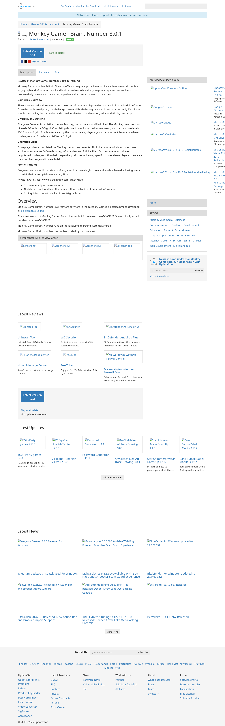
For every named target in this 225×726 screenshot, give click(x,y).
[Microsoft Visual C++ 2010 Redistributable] (177, 149)
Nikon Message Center (32, 365)
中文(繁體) (199, 664)
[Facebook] (22, 61)
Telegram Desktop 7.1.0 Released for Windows (48, 573)
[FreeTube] (69, 354)
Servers (177, 240)
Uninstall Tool (27, 337)
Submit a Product (190, 698)
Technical (44, 72)
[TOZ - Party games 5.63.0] (31, 442)
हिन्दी (117, 668)
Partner (119, 680)
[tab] (27, 72)
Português (125, 664)
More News (112, 631)
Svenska (150, 664)
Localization (187, 689)
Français (57, 664)
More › (153, 203)
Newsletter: (82, 652)
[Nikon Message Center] (34, 354)
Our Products (67, 6)
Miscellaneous (181, 245)
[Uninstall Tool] (29, 326)
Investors (153, 693)
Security (166, 240)
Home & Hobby (186, 235)
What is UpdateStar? (159, 680)
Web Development (160, 245)
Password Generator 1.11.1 (95, 456)
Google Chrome (218, 108)
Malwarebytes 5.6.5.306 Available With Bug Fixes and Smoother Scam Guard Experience (111, 575)
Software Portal (189, 680)
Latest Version (32, 52)
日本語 (79, 664)
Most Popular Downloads (88, 6)
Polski (113, 664)
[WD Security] (71, 326)
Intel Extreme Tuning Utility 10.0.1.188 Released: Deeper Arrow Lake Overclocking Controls (110, 620)
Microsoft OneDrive (219, 136)
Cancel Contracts (60, 698)
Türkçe (161, 664)
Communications (159, 225)
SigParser (23, 711)
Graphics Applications (162, 235)
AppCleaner (25, 716)
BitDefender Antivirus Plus (121, 337)
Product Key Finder (29, 693)
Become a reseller (190, 684)
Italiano (69, 664)
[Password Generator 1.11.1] (96, 442)
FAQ (53, 684)
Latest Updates (110, 6)
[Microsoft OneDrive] (164, 134)
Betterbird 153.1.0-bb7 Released (168, 617)
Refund (55, 702)
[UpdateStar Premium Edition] (169, 88)
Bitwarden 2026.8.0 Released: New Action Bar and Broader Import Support (47, 618)
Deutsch (34, 664)
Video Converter (27, 706)
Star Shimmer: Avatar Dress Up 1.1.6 (161, 460)
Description (27, 72)
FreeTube (67, 365)
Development (191, 225)
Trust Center (58, 707)
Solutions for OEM (126, 684)
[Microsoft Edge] (161, 122)
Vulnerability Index (94, 684)
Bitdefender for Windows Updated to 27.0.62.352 (171, 575)
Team (151, 689)
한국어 (88, 664)
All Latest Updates (112, 477)
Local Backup (25, 702)
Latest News (126, 6)
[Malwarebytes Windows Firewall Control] (123, 356)
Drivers (22, 688)
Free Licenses (188, 693)
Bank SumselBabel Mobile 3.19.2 (192, 460)
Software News (92, 680)
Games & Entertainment (177, 230)
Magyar (108, 668)
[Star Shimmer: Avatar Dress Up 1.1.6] (161, 444)
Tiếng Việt (172, 664)
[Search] (204, 6)
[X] (26, 61)
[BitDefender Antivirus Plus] (122, 326)
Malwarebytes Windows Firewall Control (119, 370)
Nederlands (101, 664)
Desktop (176, 225)
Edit (57, 72)
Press (151, 684)
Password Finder (28, 697)
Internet (154, 240)
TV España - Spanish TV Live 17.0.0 (63, 460)
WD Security (69, 337)
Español (46, 664)
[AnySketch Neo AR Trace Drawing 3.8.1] (128, 444)
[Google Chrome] (162, 107)
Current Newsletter (160, 276)
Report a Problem (39, 61)
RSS (85, 689)
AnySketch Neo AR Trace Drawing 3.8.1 (127, 460)
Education (155, 230)
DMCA (54, 680)
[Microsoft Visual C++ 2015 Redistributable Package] (181, 172)
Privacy (55, 693)
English (23, 664)
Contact (55, 689)
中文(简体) (186, 664)
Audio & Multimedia (161, 220)
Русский (138, 664)
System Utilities (192, 240)
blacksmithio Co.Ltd (39, 39)
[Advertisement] (80, 284)
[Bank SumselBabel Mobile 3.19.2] (193, 444)
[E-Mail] (29, 61)
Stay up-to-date (29, 410)
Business (180, 220)
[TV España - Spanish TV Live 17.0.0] (63, 444)
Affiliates (120, 689)
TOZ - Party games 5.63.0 (29, 456)
